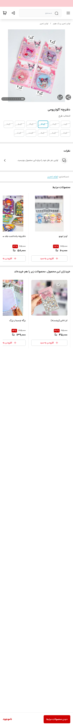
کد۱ (65, 124)
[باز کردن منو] (67, 13)
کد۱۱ (19, 133)
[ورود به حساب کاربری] (13, 13)
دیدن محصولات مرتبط (57, 719)
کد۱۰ (31, 133)
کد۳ (43, 124)
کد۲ (54, 124)
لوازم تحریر (44, 23)
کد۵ (20, 124)
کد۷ (65, 133)
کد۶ (8, 124)
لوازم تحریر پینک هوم (61, 23)
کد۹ (42, 133)
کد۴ (31, 124)
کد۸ (54, 133)
